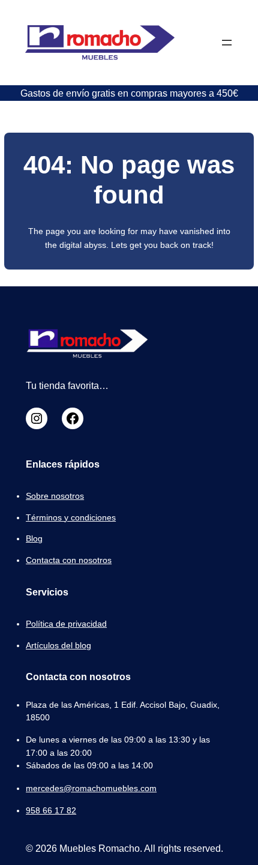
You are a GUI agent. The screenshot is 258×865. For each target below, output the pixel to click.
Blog (34, 538)
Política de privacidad (66, 623)
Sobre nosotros (55, 496)
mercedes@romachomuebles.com (91, 788)
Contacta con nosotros (69, 560)
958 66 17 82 (51, 810)
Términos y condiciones (71, 517)
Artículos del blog (58, 645)
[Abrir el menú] (227, 42)
